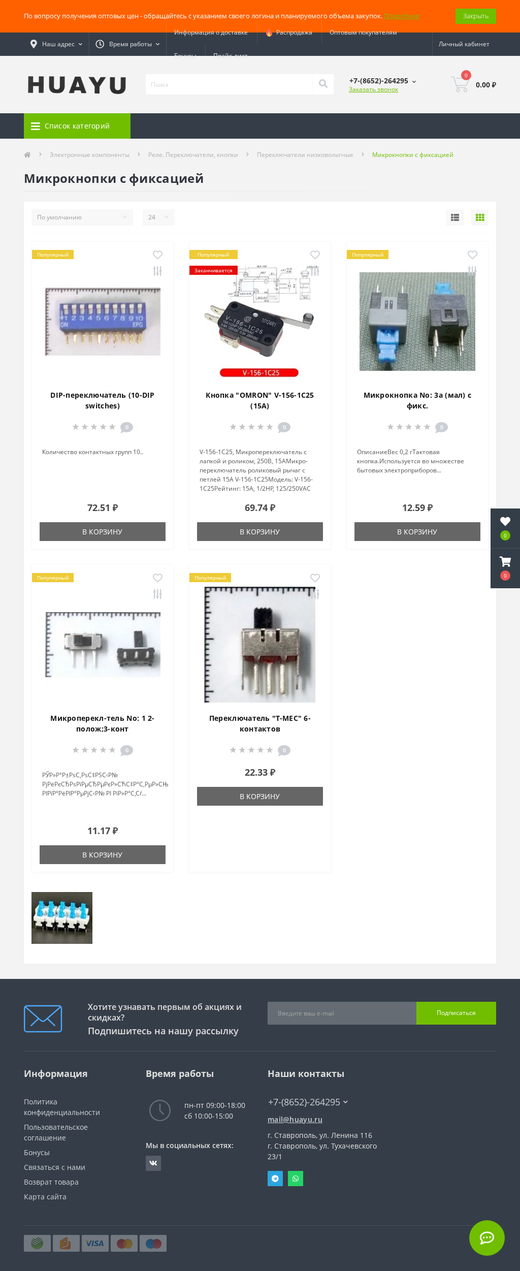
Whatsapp (295, 1178)
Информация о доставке (211, 32)
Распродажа (292, 32)
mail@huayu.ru (295, 1119)
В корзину (102, 531)
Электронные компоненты (89, 154)
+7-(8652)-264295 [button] (304, 1102)
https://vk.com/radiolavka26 (153, 1163)
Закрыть (476, 15)
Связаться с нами (54, 1167)
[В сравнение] (158, 272)
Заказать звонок (373, 89)
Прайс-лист (230, 55)
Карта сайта (45, 1196)
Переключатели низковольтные (305, 154)
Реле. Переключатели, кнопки (193, 154)
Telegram (275, 1178)
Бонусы (185, 55)
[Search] (323, 84)
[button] (505, 568)
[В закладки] (158, 255)
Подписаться (456, 1012)
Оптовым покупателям (363, 32)
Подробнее (401, 15)
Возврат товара (51, 1182)
